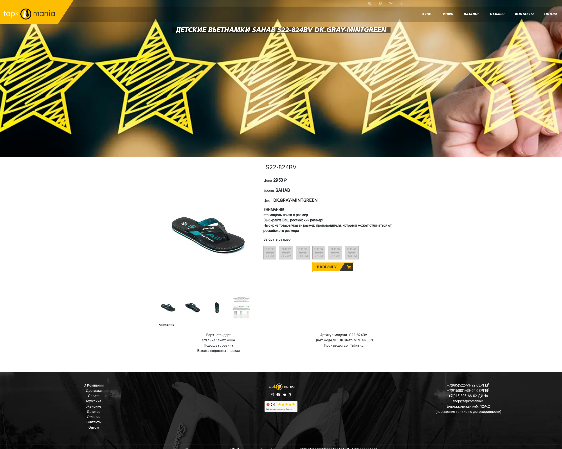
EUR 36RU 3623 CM (269, 252)
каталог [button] (471, 14)
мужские (93, 401)
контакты (524, 14)
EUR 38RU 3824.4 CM (303, 252)
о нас (427, 14)
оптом (550, 14)
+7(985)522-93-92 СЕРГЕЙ (468, 385)
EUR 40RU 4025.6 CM (335, 252)
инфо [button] (448, 14)
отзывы (497, 14)
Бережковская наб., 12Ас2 (468, 406)
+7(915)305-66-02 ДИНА (468, 396)
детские (94, 412)
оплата (93, 396)
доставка (94, 391)
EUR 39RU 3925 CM (318, 252)
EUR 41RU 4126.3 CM (352, 252)
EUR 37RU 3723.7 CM (286, 252)
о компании (94, 385)
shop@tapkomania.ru (468, 401)
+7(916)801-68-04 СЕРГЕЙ (468, 391)
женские (93, 406)
